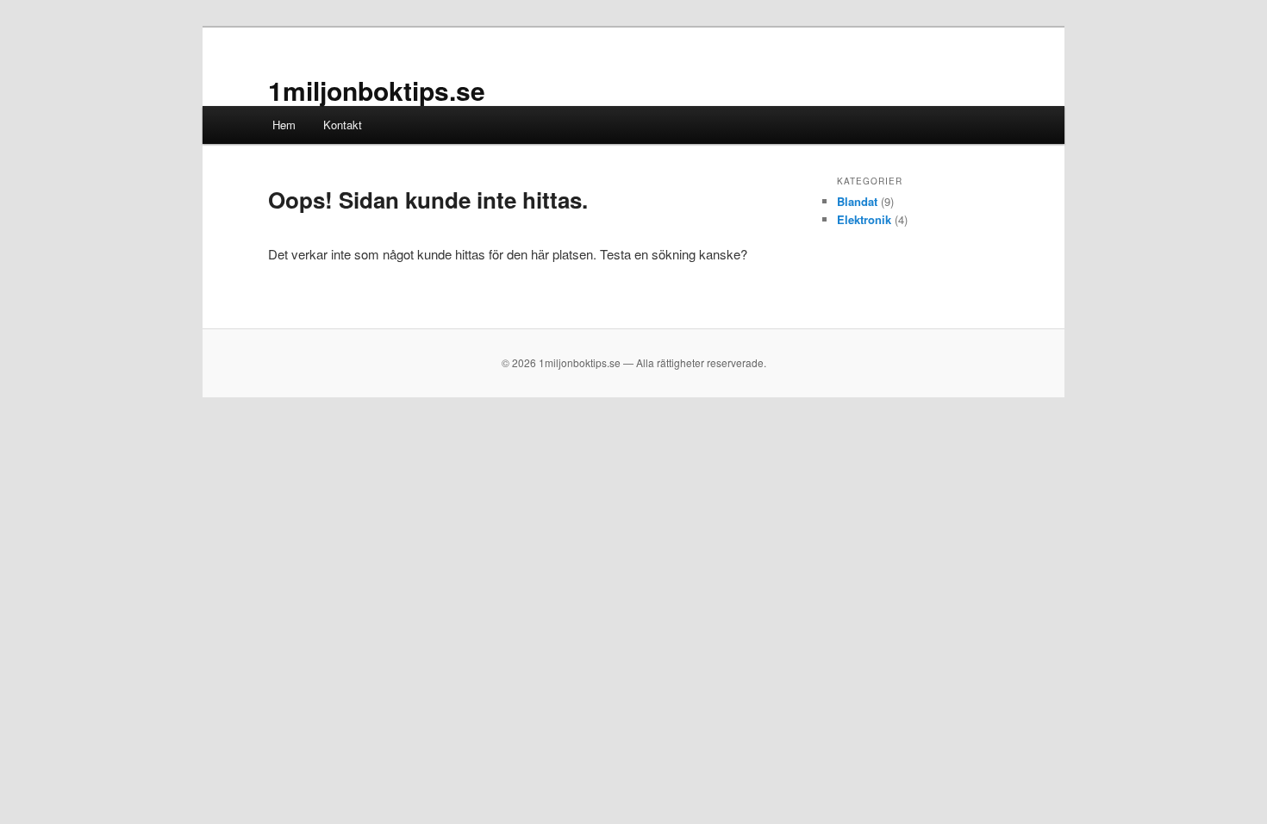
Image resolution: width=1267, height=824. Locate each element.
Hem (284, 124)
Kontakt (342, 124)
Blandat (857, 201)
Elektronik (864, 219)
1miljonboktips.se (376, 90)
